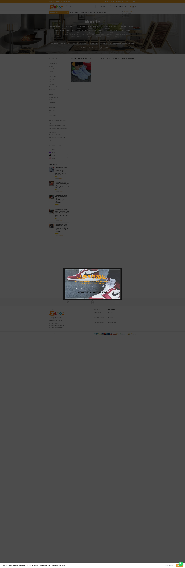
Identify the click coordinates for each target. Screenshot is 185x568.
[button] (181, 564)
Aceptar (179, 565)
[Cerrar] (121, 266)
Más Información (169, 565)
